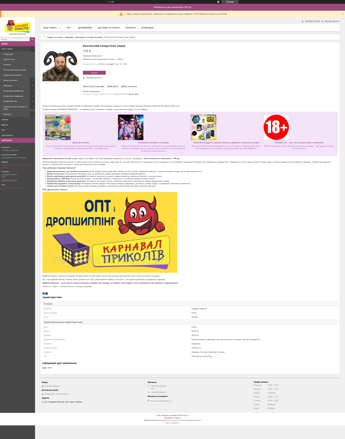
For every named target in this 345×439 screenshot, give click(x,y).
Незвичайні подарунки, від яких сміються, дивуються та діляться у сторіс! (226, 143)
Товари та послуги (55, 37)
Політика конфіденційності (191, 420)
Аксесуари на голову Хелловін (88, 37)
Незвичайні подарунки (13, 96)
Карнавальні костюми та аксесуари (153, 143)
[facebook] (43, 294)
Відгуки (5, 125)
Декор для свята (10, 80)
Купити (94, 72)
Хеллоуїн (7, 64)
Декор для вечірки (81, 143)
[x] (46, 294)
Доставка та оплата (109, 28)
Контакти (130, 28)
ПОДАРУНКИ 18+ (10, 101)
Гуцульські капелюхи (12, 75)
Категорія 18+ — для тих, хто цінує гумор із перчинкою (299, 143)
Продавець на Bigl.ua (172, 418)
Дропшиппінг (7, 135)
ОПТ (3, 130)
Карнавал (7, 85)
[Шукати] (32, 39)
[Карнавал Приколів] (17, 26)
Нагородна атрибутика (13, 91)
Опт (69, 28)
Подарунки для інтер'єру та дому (15, 107)
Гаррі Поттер (9, 59)
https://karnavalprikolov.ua (13, 188)
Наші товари (7, 49)
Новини (5, 119)
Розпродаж (8, 54)
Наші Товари (50, 28)
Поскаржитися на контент (170, 420)
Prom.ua (185, 415)
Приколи (7, 114)
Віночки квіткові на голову (14, 70)
